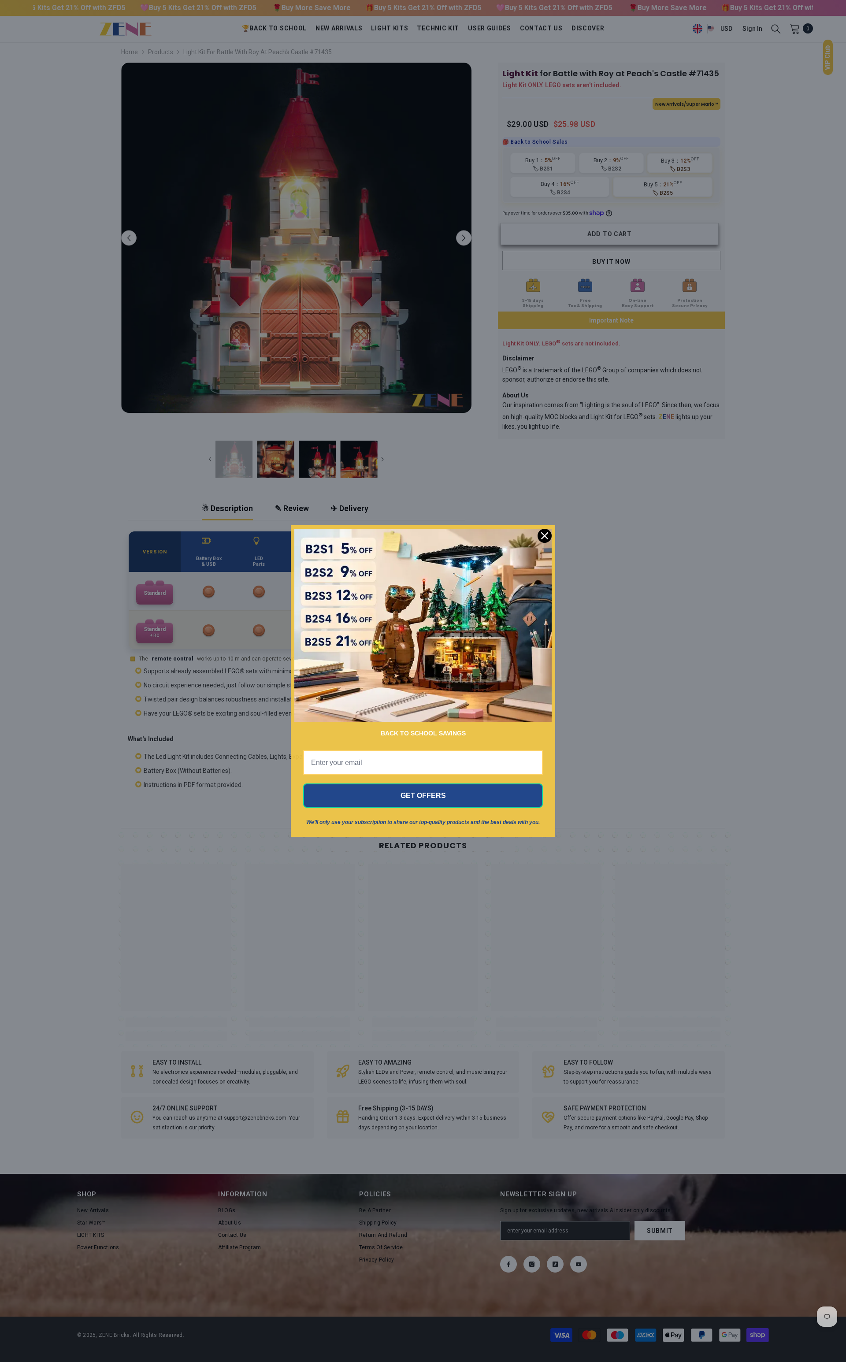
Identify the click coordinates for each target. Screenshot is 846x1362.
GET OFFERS (423, 795)
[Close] (544, 535)
